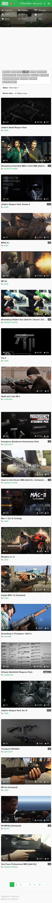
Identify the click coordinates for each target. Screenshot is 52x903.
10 (39, 884)
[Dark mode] (45, 3)
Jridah (6, 130)
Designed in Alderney (10, 896)
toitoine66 (7, 636)
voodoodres (8, 399)
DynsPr (6, 828)
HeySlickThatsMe (10, 168)
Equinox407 (8, 444)
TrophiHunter (8, 674)
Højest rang (15, 93)
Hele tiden (10, 87)
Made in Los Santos (9, 899)
